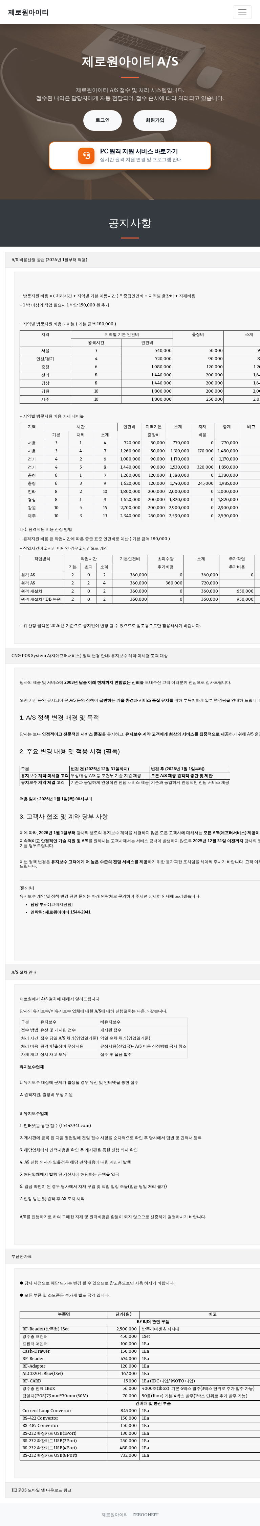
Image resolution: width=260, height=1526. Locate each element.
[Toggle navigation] (242, 12)
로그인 (102, 120)
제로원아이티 (28, 12)
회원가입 (155, 120)
